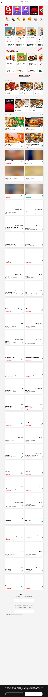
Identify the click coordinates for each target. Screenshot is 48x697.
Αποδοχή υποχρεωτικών (23, 690)
